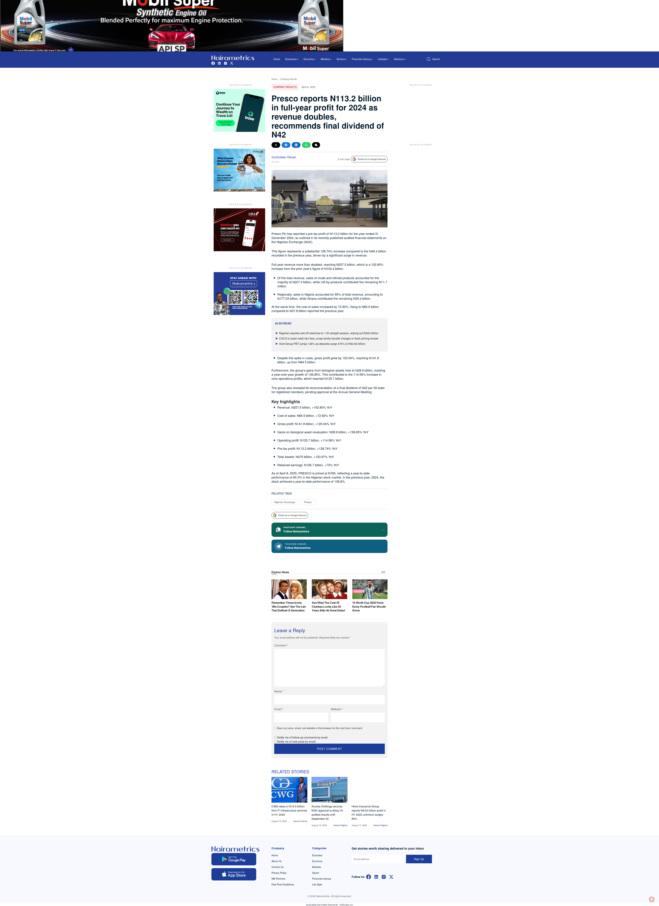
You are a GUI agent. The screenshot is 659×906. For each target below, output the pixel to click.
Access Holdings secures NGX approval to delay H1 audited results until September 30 (327, 812)
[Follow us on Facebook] (213, 63)
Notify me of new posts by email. (296, 741)
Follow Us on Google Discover (372, 159)
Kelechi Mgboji (341, 825)
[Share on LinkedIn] (296, 145)
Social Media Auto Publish (316, 904)
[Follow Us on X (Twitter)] (391, 876)
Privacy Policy (278, 872)
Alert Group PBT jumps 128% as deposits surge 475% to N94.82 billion (322, 344)
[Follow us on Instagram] (225, 63)
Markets (316, 867)
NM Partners (278, 878)
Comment (281, 645)
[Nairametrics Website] (232, 57)
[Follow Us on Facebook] (368, 876)
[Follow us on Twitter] (231, 63)
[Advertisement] (419, 110)
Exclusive (317, 855)
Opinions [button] (398, 59)
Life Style (317, 884)
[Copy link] (316, 145)
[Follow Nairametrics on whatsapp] (239, 293)
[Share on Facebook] (286, 145)
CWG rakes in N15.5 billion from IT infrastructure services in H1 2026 (289, 810)
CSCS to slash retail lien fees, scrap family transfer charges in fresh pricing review (328, 338)
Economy (317, 861)
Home (277, 59)
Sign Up (419, 859)
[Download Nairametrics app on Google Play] (233, 859)
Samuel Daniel (300, 821)
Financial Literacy (321, 878)
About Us (276, 861)
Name (278, 691)
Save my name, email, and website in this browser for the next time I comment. (320, 728)
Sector (315, 872)
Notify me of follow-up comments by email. (302, 737)
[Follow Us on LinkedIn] (376, 876)
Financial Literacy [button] (361, 59)
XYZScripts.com (346, 904)
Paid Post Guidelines (282, 884)
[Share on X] (275, 145)
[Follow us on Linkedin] (219, 63)
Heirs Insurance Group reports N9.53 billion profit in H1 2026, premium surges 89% (369, 812)
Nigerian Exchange (284, 502)
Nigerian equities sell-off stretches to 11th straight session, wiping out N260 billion (328, 333)
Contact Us (277, 867)
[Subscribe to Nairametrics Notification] (652, 899)
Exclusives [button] (291, 59)
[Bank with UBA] (239, 229)
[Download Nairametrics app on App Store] (233, 874)
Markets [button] (325, 59)
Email (278, 709)
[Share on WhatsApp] (306, 145)
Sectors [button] (341, 59)
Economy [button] (309, 59)
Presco (308, 502)
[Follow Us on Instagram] (383, 876)
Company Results (288, 79)
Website (337, 709)
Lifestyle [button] (382, 59)
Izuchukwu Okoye (283, 157)
